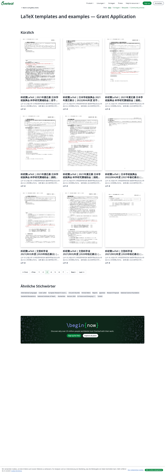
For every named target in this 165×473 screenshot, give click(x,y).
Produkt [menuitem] (89, 3)
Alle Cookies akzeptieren (154, 470)
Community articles (137, 8)
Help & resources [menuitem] (132, 3)
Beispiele (125, 8)
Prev (33, 272)
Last (81, 272)
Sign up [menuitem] (147, 3)
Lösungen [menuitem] (100, 3)
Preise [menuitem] (120, 3)
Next (73, 272)
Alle (109, 8)
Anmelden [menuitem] (158, 3)
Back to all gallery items (30, 8)
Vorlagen (116, 8)
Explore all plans (90, 336)
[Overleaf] (7, 3)
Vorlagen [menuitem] (111, 3)
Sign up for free (74, 336)
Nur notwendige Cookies (136, 470)
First (25, 272)
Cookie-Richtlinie (16, 471)
